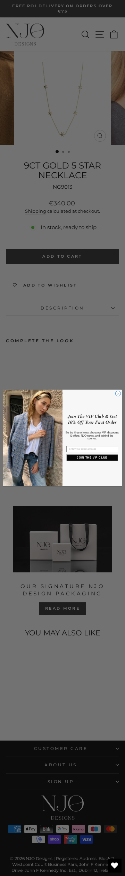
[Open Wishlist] (115, 866)
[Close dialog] (117, 393)
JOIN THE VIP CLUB (92, 457)
